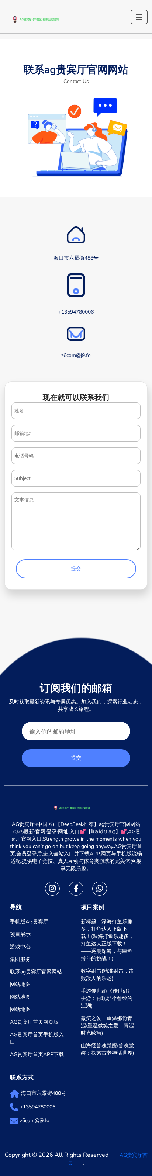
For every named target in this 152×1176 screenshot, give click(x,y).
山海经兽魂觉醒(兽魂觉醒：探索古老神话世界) (107, 1049)
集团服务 (20, 959)
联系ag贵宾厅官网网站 (36, 971)
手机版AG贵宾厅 (29, 921)
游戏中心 (20, 946)
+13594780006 (37, 1106)
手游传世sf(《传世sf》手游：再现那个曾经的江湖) (106, 998)
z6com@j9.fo (34, 1120)
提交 (76, 568)
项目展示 (20, 934)
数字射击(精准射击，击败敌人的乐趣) (107, 975)
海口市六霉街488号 (43, 1093)
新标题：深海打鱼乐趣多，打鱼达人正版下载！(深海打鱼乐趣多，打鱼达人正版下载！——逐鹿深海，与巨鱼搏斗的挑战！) (107, 940)
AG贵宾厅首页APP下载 (37, 1054)
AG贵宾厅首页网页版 (34, 1021)
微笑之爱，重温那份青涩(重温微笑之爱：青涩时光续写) (107, 1026)
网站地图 (20, 984)
